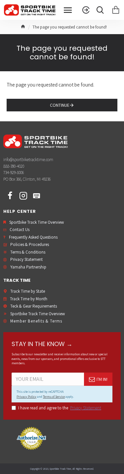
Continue (59, 105)
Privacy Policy (26, 396)
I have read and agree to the (59, 408)
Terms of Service (54, 396)
